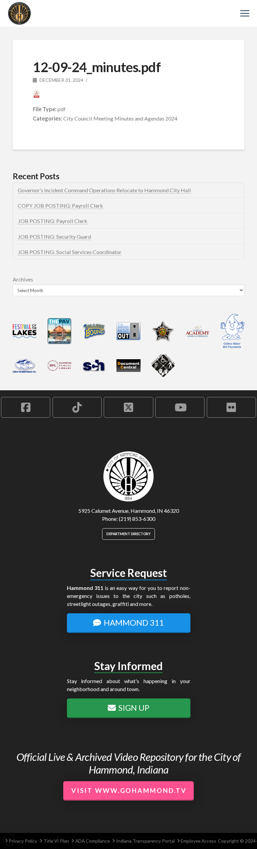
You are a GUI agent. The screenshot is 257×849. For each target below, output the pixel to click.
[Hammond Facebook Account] (25, 407)
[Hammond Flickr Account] (231, 407)
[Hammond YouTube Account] (179, 407)
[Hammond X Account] (128, 407)
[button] (244, 13)
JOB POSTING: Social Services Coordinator (69, 252)
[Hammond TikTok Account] (77, 407)
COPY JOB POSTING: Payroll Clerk (60, 205)
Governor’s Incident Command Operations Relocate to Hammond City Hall (104, 190)
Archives (23, 279)
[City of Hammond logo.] (128, 476)
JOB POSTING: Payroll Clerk (52, 221)
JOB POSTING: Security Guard (54, 236)
